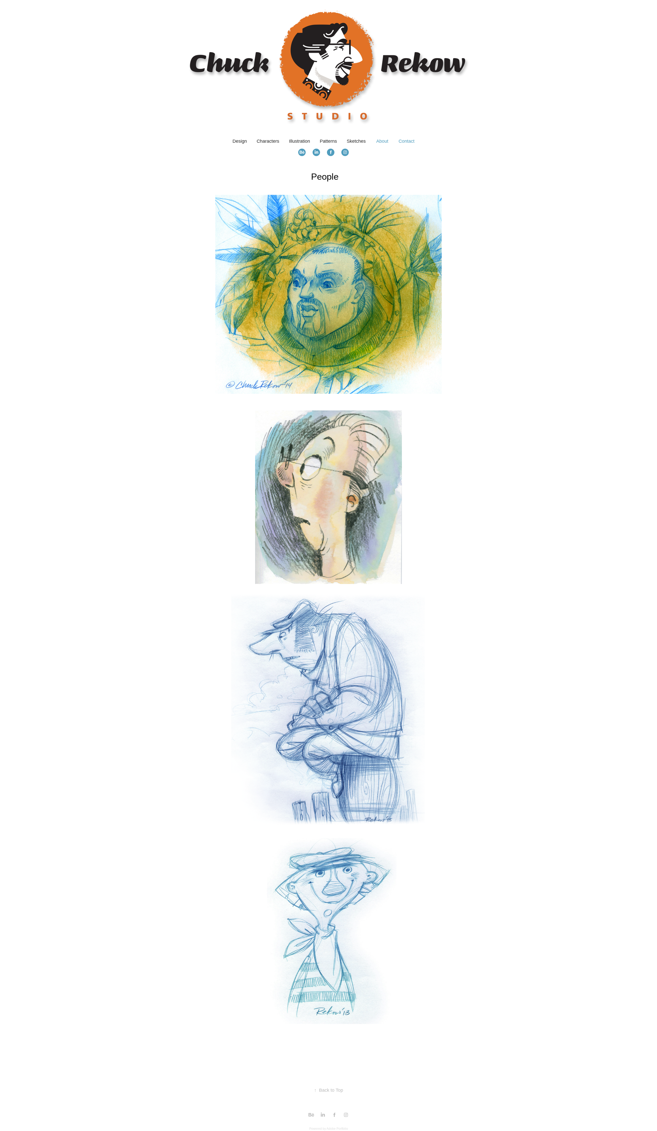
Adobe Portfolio (337, 1128)
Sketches (356, 141)
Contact (406, 141)
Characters (268, 141)
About (382, 141)
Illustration (299, 141)
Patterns (328, 141)
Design (240, 141)
